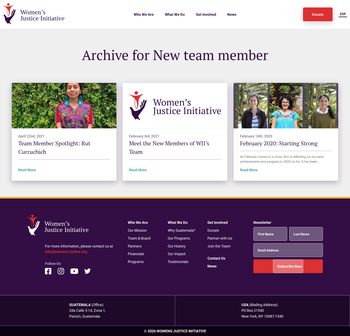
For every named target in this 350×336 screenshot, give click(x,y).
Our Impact (177, 253)
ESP (343, 14)
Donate (318, 14)
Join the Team (218, 246)
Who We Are (144, 14)
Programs (136, 261)
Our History (177, 246)
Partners (135, 246)
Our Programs (179, 238)
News (231, 14)
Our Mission (137, 230)
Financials (136, 253)
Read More (27, 169)
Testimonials (178, 261)
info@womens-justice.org (66, 251)
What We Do (175, 14)
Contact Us (216, 258)
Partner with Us (219, 238)
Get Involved (206, 14)
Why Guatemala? (181, 230)
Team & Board (139, 238)
